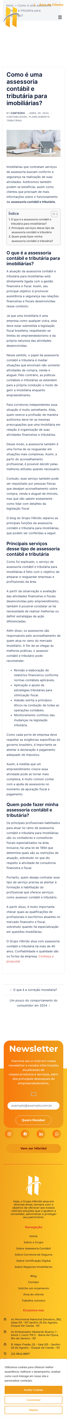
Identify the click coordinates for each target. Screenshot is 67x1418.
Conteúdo (18, 113)
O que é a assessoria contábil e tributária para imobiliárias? (31, 221)
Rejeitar (33, 1409)
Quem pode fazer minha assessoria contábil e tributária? (32, 238)
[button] (60, 17)
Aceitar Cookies (33, 1389)
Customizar (34, 1399)
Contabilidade (17, 116)
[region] (33, 1388)
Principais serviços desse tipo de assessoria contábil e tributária (33, 230)
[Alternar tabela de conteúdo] (52, 214)
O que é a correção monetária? (35, 990)
